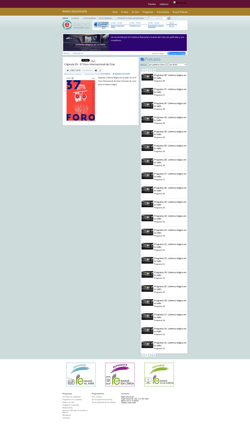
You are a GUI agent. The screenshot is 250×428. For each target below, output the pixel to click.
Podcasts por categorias (130, 18)
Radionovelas (68, 408)
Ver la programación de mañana (104, 402)
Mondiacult (67, 415)
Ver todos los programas (72, 397)
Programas (148, 12)
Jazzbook (66, 418)
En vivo (135, 12)
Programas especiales (71, 405)
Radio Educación (75, 11)
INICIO (66, 53)
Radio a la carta (68, 402)
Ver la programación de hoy (172, 24)
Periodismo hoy (134, 25)
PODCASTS (78, 53)
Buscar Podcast (180, 12)
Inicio (115, 12)
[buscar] (179, 3)
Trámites (152, 4)
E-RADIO (75, 18)
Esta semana (163, 12)
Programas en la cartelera (72, 400)
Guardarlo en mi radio (122, 74)
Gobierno (164, 4)
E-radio (124, 12)
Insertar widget (158, 53)
